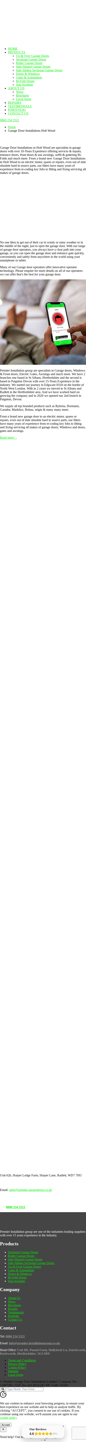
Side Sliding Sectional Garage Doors (39, 70)
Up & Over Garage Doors (32, 56)
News (19, 92)
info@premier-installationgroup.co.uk (34, 1343)
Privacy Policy (17, 1364)
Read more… (8, 437)
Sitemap (13, 1371)
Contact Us (18, 113)
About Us (16, 88)
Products (16, 52)
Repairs (14, 102)
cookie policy (8, 1417)
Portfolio (17, 110)
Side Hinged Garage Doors (33, 66)
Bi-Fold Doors (25, 81)
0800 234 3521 (15, 1207)
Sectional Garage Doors (31, 59)
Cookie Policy (17, 1367)
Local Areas (23, 99)
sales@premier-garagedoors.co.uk (30, 1190)
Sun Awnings (24, 84)
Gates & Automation (29, 77)
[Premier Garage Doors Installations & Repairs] (25, 12)
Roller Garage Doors (29, 63)
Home (13, 48)
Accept (6, 1424)
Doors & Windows (28, 74)
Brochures (22, 95)
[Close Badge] (63, 1426)
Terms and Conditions (22, 1360)
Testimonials (20, 106)
